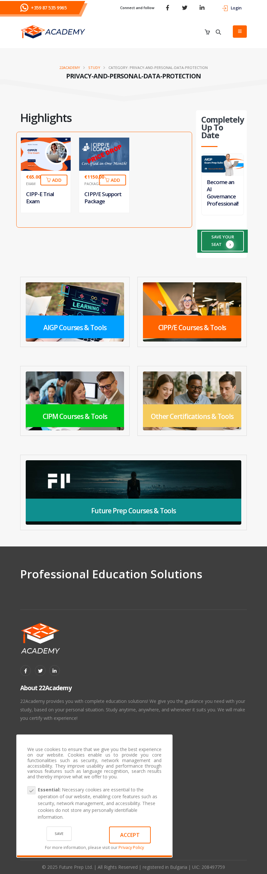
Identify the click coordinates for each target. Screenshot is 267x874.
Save (59, 833)
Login (236, 8)
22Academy (69, 67)
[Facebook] (25, 670)
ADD (56, 180)
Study (94, 67)
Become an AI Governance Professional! (222, 192)
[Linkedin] (54, 670)
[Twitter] (40, 670)
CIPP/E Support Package (102, 197)
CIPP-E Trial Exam (40, 197)
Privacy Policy (131, 847)
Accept (130, 835)
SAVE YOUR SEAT (222, 240)
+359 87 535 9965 (48, 8)
